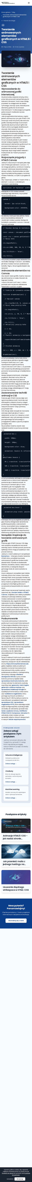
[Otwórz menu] (29, 3)
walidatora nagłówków (13, 694)
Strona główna (5, 12)
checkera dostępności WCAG (12, 675)
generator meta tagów (20, 685)
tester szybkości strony (10, 711)
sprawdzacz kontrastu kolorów (12, 681)
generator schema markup (11, 687)
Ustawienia (10, 1179)
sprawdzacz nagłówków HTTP (12, 703)
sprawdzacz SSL (7, 702)
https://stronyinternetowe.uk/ (17, 664)
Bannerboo (5, 556)
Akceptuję (20, 1179)
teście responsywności (17, 719)
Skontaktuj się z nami (16, 921)
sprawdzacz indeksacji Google (12, 689)
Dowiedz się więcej (7, 1173)
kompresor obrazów (19, 713)
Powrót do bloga (9, 21)
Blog (13, 12)
